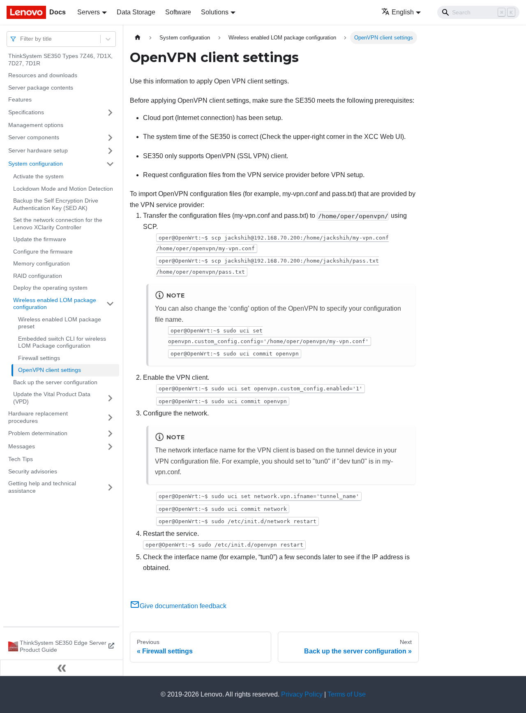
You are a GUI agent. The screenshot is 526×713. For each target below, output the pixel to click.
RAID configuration (37, 275)
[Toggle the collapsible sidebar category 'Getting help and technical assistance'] (110, 487)
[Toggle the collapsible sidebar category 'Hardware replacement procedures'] (110, 417)
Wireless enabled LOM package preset (59, 323)
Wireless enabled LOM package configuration (54, 304)
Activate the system (38, 176)
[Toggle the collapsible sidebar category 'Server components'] (110, 137)
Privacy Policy (302, 694)
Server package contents (40, 87)
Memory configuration (41, 263)
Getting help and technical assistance (42, 487)
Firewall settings (39, 358)
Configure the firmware (43, 251)
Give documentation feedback (183, 605)
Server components (33, 137)
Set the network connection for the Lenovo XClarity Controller (57, 224)
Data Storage (136, 12)
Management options (35, 125)
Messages (21, 446)
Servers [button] (88, 12)
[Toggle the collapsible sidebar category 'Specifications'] (110, 112)
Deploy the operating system (50, 287)
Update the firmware (39, 239)
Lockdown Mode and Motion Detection (63, 188)
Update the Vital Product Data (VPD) (51, 398)
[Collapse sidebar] (61, 668)
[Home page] (137, 37)
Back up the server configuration (55, 382)
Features (20, 99)
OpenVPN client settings (49, 370)
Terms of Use (347, 694)
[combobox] (21, 39)
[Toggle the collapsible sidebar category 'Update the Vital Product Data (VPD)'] (110, 398)
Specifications (26, 112)
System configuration (35, 163)
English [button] (403, 12)
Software (178, 12)
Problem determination (37, 433)
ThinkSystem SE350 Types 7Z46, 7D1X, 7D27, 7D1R (60, 60)
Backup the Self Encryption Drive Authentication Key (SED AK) (55, 204)
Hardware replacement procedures (38, 417)
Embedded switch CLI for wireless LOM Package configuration (62, 342)
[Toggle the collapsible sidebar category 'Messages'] (110, 446)
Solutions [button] (214, 12)
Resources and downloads (42, 75)
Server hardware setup (38, 150)
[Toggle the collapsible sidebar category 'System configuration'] (110, 164)
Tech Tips (20, 459)
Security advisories (32, 471)
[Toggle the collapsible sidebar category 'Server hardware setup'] (110, 150)
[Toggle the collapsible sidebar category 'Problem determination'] (110, 433)
